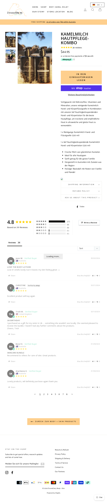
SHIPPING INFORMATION (81, 184)
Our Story (38, 11)
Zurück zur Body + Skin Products (55, 421)
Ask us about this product (81, 197)
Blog (70, 11)
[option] (53, 22)
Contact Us (59, 467)
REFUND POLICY (81, 191)
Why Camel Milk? (59, 7)
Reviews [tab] (12, 242)
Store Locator (56, 11)
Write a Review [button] (90, 222)
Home (35, 7)
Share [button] (12, 276)
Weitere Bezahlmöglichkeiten (81, 95)
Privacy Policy (60, 454)
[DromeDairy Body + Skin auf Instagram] (6, 472)
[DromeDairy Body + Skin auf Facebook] (12, 472)
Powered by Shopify (53, 493)
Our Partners (60, 471)
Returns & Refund (62, 449)
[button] (93, 276)
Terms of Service (61, 463)
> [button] (72, 394)
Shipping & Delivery (62, 458)
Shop (44, 7)
